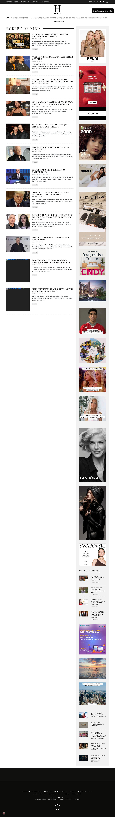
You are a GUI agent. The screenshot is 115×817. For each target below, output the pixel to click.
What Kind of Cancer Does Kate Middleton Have (98, 590)
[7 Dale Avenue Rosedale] (92, 290)
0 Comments (95, 582)
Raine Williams (37, 196)
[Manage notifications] (4, 813)
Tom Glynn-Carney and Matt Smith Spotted (52, 58)
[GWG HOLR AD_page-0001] (92, 218)
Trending (35, 49)
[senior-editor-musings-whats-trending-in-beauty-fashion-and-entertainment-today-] (92, 350)
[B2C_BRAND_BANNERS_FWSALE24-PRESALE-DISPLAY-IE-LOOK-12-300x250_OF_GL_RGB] (92, 554)
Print (104, 18)
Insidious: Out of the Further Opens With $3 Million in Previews (98, 758)
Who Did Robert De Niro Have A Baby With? (50, 238)
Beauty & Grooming (59, 18)
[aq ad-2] (92, 668)
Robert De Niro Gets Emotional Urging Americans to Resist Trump (52, 80)
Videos (34, 275)
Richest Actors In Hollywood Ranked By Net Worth (50, 35)
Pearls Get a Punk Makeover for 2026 (97, 724)
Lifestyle (23, 18)
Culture (35, 139)
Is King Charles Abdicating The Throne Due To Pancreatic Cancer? (97, 614)
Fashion (14, 18)
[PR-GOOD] (92, 142)
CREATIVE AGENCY (12, 2)
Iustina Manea (37, 219)
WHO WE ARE (25, 2)
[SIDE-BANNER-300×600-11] (92, 513)
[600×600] (92, 262)
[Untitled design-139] (92, 455)
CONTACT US (46, 2)
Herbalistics (94, 18)
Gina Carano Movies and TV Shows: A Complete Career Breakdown (52, 103)
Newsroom (59, 21)
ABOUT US (35, 2)
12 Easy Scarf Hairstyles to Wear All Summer (98, 714)
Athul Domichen (37, 264)
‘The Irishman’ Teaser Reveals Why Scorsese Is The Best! (52, 290)
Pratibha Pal (36, 38)
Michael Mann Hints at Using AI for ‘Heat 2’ (50, 148)
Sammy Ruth (36, 61)
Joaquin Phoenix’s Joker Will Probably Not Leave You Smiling (51, 261)
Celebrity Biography (39, 18)
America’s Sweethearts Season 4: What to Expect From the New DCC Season (98, 735)
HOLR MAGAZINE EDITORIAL (40, 83)
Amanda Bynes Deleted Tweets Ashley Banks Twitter (98, 602)
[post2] (92, 639)
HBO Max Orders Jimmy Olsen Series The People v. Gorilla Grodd (98, 747)
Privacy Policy (58, 797)
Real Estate (81, 18)
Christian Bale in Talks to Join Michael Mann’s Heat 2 (50, 125)
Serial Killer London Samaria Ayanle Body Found (98, 578)
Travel (72, 18)
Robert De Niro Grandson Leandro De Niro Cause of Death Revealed (52, 216)
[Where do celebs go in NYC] (92, 694)
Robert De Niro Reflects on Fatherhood (48, 171)
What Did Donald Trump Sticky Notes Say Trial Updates (50, 193)
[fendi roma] (92, 46)
